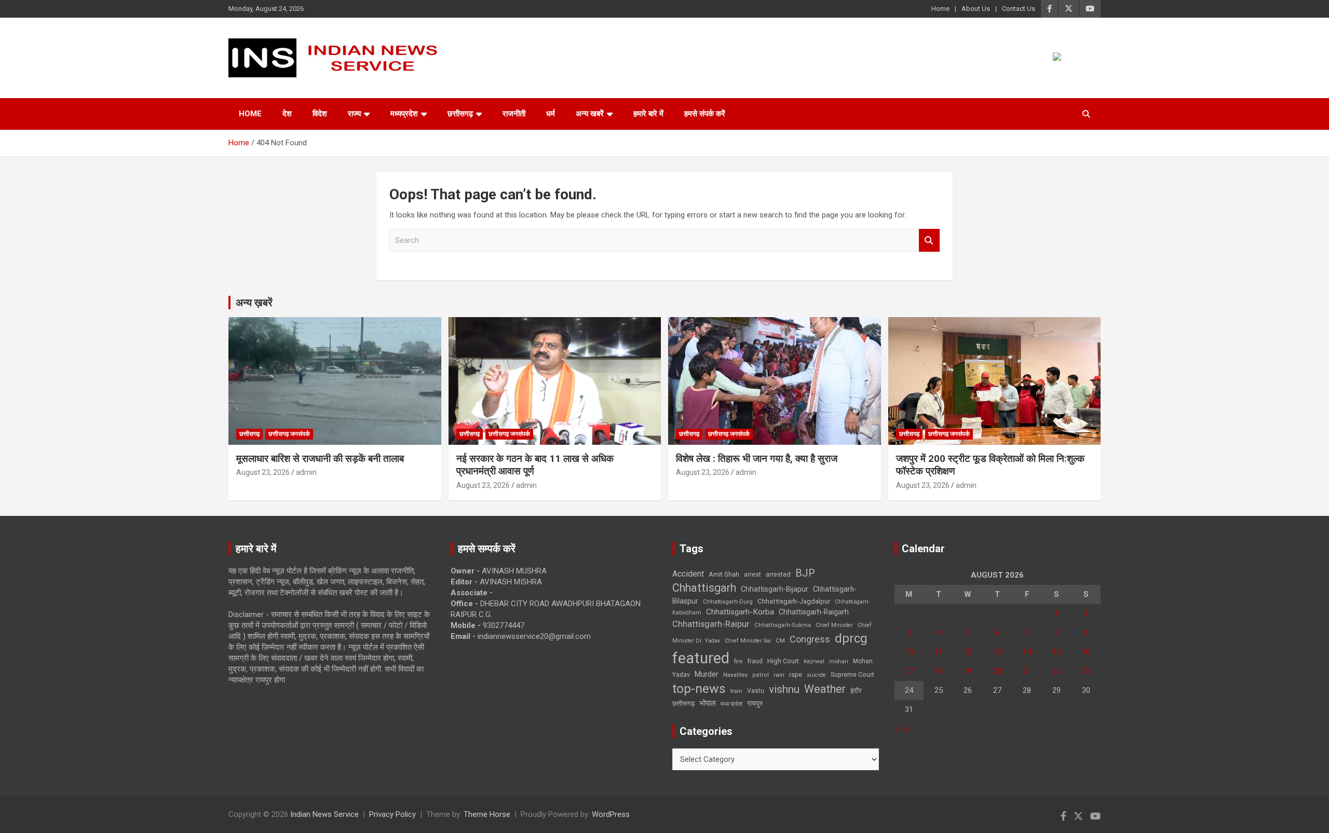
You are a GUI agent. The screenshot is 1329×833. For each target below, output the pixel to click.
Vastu (755, 690)
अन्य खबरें (590, 113)
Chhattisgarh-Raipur (711, 624)
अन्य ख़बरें (254, 302)
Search (929, 240)
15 (1056, 652)
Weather (825, 688)
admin (306, 472)
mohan (838, 661)
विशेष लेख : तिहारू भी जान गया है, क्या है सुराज (756, 459)
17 (909, 671)
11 (938, 652)
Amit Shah (724, 574)
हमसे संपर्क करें (704, 113)
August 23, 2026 (263, 472)
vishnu (784, 689)
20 (997, 671)
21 (1027, 671)
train (736, 691)
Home (940, 8)
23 (1086, 671)
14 (1027, 652)
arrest (752, 574)
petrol (760, 675)
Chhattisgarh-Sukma (782, 625)
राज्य (354, 113)
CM (780, 640)
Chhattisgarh (704, 587)
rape (795, 674)
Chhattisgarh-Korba (740, 612)
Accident (688, 574)
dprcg (851, 638)
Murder (706, 674)
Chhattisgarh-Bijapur (774, 589)
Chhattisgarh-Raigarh (814, 612)
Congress (810, 639)
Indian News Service (324, 814)
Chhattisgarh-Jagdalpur (793, 601)
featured (700, 658)
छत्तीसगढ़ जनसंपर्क (289, 434)
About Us (975, 8)
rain (779, 674)
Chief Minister (834, 625)
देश (287, 113)
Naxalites (735, 674)
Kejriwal (814, 661)
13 (997, 652)
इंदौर (856, 690)
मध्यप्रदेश (404, 113)
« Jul (902, 728)
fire (738, 661)
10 (909, 652)
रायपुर (755, 703)
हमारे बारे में (648, 113)
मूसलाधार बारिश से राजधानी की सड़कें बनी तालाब (320, 459)
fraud (755, 661)
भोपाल (707, 703)
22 (1056, 671)
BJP (805, 573)
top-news (699, 688)
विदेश (320, 113)
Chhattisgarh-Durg (728, 601)
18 (938, 671)
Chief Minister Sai (748, 640)
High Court (783, 661)
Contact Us (1018, 8)
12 (968, 652)
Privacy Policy (392, 814)
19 (968, 671)
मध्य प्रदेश (731, 704)
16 (1086, 652)
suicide (816, 675)
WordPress (611, 814)
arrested (778, 574)
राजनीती (514, 113)
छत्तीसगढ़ (683, 703)
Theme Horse (487, 814)
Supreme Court (852, 674)
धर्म (550, 113)
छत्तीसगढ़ (460, 113)
